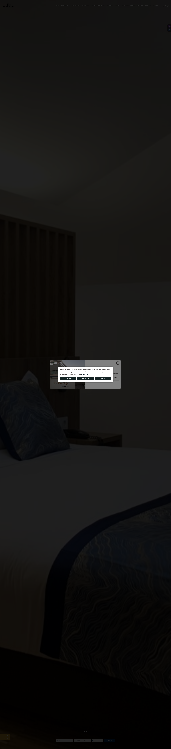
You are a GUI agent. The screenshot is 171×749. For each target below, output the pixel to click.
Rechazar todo (85, 378)
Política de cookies (84, 374)
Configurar (68, 378)
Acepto (103, 378)
